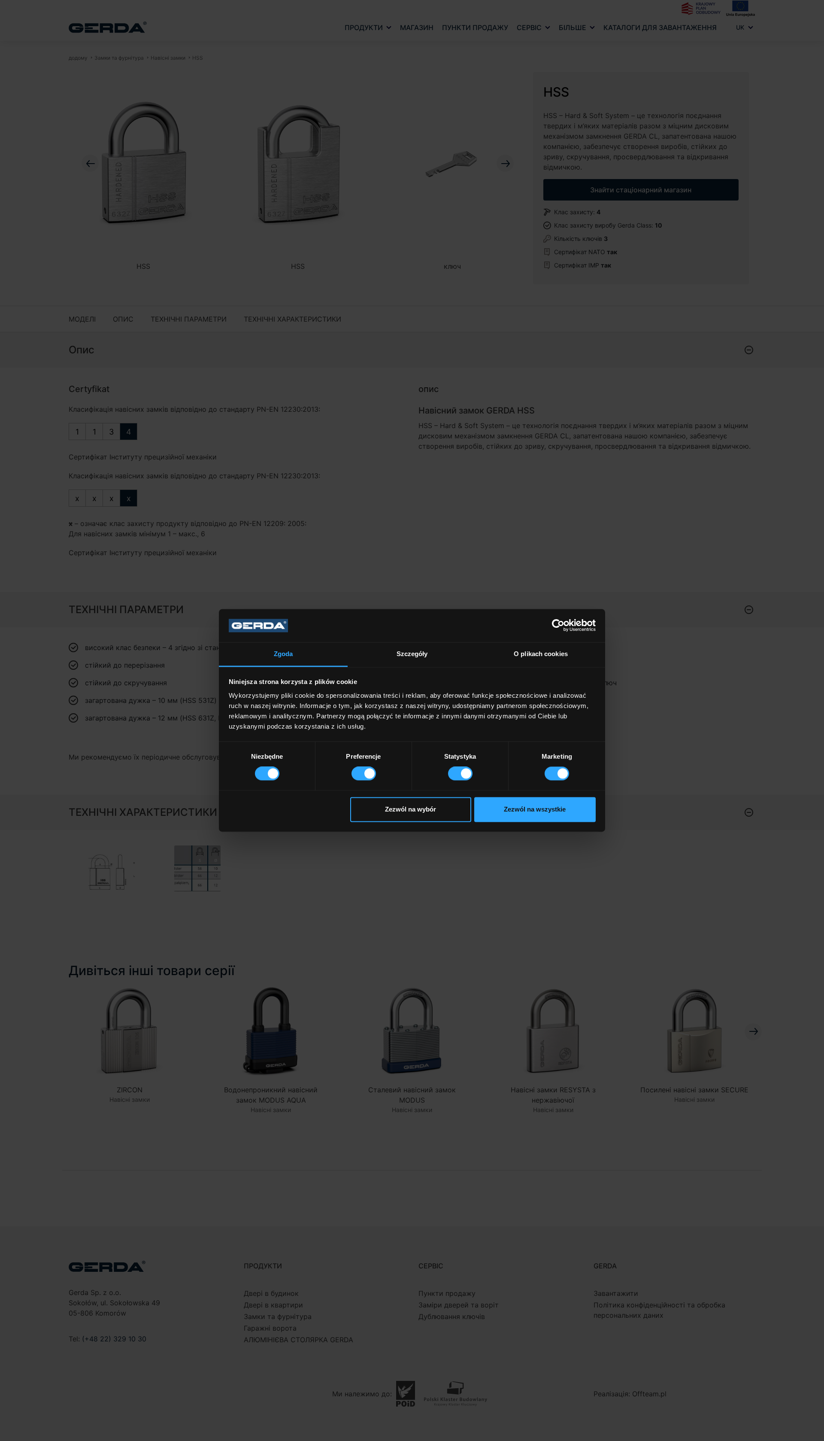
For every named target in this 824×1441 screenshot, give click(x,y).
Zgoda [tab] (283, 653)
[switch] (363, 774)
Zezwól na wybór (410, 809)
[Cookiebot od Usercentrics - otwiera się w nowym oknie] (558, 625)
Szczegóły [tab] (412, 653)
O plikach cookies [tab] (541, 653)
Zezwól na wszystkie (535, 809)
